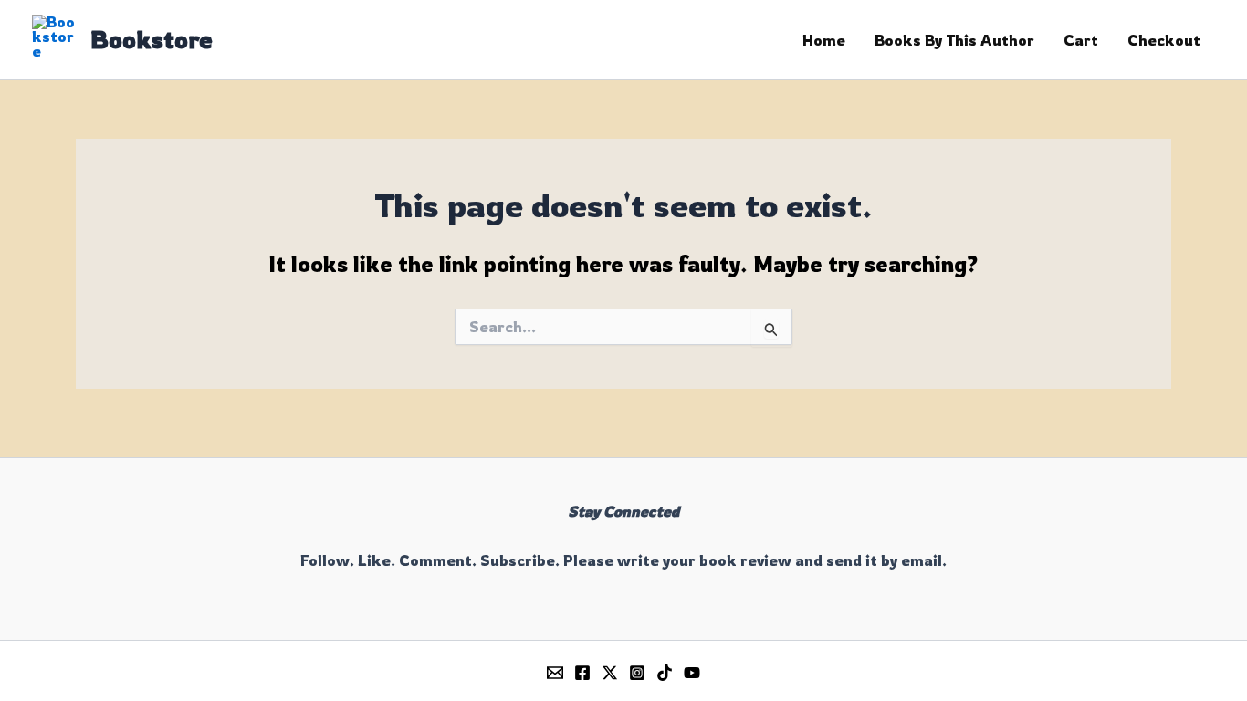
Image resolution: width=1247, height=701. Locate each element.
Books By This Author (954, 40)
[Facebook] (582, 672)
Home (823, 40)
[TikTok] (664, 672)
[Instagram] (637, 672)
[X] (610, 672)
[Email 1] (555, 672)
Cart (1081, 40)
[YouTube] (692, 672)
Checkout (1163, 40)
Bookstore (151, 39)
